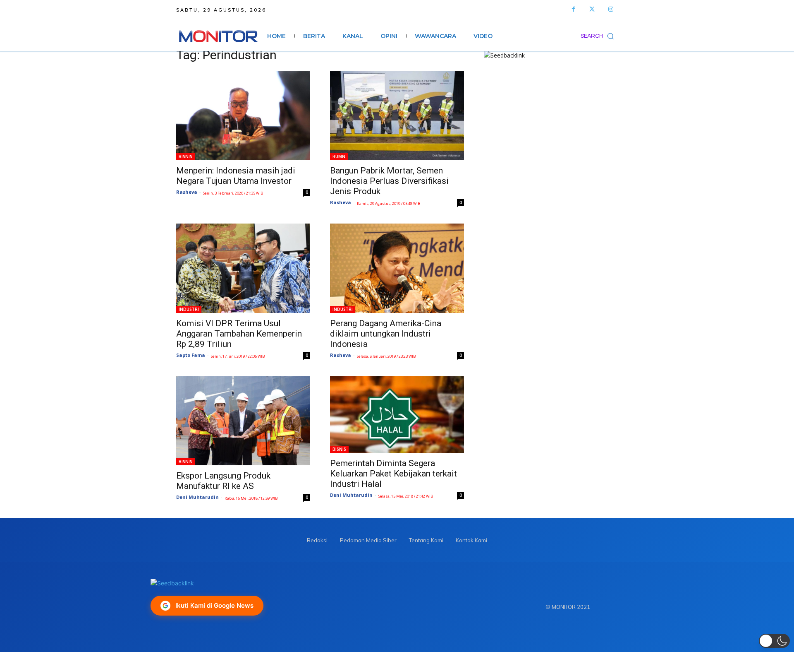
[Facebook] (573, 9)
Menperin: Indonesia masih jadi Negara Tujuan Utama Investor (235, 176)
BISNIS (185, 156)
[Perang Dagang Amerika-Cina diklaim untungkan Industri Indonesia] (397, 268)
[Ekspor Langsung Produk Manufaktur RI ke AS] (243, 420)
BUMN (338, 156)
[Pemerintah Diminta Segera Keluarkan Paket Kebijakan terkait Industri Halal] (397, 414)
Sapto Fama (190, 355)
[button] (599, 36)
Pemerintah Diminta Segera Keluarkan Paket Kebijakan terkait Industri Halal (393, 473)
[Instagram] (610, 9)
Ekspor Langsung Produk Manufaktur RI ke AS (223, 481)
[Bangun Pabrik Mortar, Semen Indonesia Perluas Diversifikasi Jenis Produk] (397, 115)
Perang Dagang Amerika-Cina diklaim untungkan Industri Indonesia (385, 333)
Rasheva (186, 192)
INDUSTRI (189, 309)
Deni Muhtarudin (197, 497)
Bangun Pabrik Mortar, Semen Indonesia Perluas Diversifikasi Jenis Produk (389, 181)
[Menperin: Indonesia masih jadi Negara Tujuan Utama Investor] (243, 115)
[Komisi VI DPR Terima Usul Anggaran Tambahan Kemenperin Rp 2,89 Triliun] (243, 268)
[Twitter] (592, 9)
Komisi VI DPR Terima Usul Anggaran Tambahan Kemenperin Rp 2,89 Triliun (239, 333)
